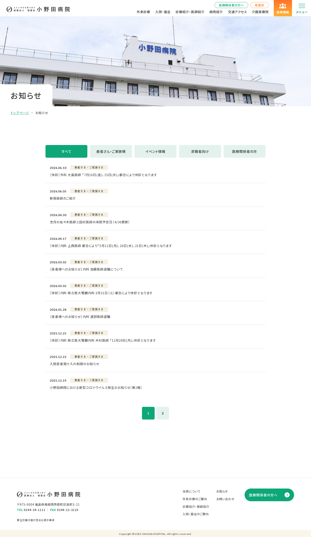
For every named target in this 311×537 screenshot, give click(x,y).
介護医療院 (260, 12)
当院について (192, 491)
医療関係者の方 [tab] (244, 151)
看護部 (259, 5)
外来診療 (143, 12)
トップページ (20, 112)
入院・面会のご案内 (196, 514)
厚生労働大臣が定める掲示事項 (35, 520)
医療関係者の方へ (231, 5)
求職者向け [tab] (200, 151)
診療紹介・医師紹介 (190, 12)
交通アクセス (237, 12)
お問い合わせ (225, 499)
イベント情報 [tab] (155, 151)
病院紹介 (216, 12)
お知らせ (222, 491)
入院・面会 (163, 12)
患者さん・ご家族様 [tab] (111, 151)
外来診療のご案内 (195, 499)
